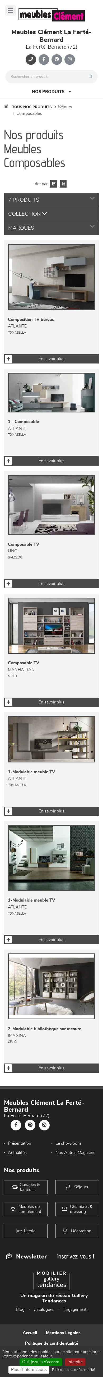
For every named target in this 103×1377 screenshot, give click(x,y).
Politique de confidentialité (51, 1343)
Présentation (19, 1143)
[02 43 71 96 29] (31, 59)
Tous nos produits (32, 107)
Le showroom (68, 1143)
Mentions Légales (63, 1333)
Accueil (30, 1333)
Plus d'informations (29, 1369)
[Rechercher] (92, 76)
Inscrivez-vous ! (75, 1256)
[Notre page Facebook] (44, 59)
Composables (29, 113)
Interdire (75, 1362)
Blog (20, 1309)
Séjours (65, 107)
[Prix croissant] (53, 184)
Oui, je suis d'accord (40, 1362)
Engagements (75, 1309)
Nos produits (48, 92)
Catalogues (44, 1309)
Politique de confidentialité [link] (73, 1370)
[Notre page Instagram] (69, 59)
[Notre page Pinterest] (57, 59)
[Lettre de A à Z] (62, 184)
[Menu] (10, 10)
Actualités (17, 1153)
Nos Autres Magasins (75, 1153)
